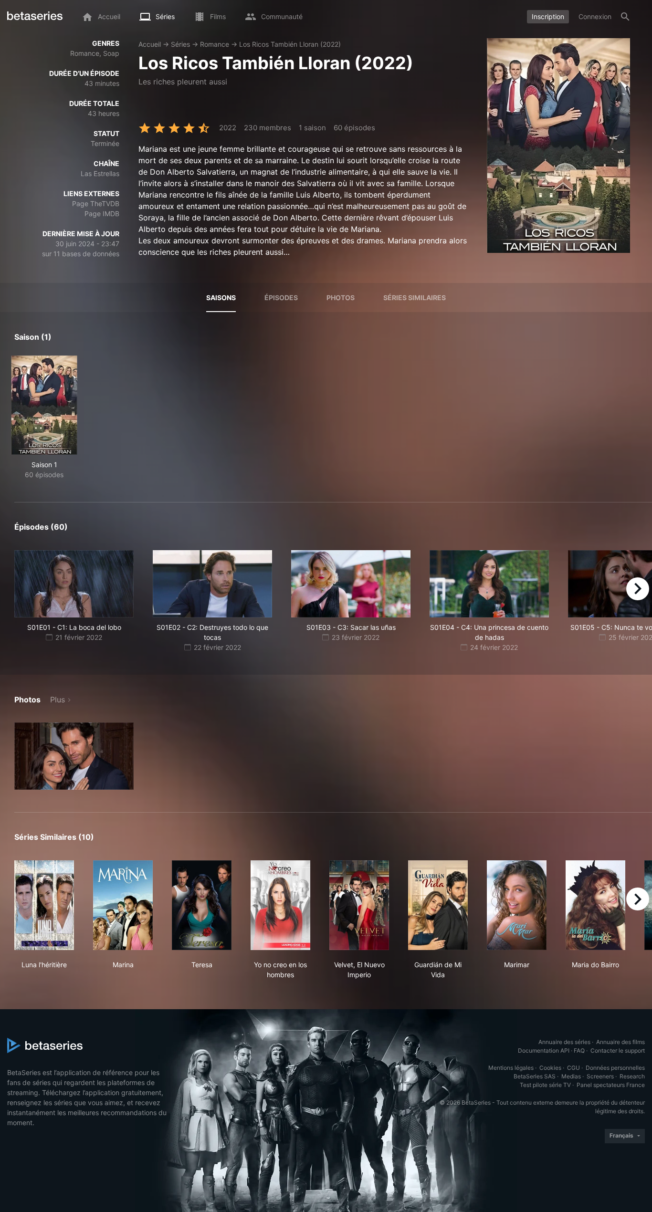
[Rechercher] (625, 17)
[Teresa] (201, 905)
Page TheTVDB (95, 203)
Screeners (600, 1076)
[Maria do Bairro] (595, 905)
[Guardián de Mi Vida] (438, 905)
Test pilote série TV (545, 1084)
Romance (214, 44)
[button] (74, 756)
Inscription (548, 16)
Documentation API (543, 1050)
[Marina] (123, 905)
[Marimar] (517, 905)
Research (632, 1076)
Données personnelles (615, 1067)
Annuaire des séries (564, 1041)
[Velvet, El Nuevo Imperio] (359, 905)
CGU (573, 1067)
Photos (340, 297)
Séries (180, 44)
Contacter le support (617, 1050)
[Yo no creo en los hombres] (280, 905)
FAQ (579, 1050)
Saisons (221, 297)
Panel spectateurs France (611, 1084)
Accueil (149, 44)
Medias (571, 1076)
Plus (57, 699)
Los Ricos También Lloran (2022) (290, 44)
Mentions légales (511, 1067)
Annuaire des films (620, 1041)
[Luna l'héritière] (44, 905)
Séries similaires (414, 297)
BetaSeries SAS (535, 1076)
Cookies (550, 1067)
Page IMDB (101, 213)
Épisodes (281, 297)
